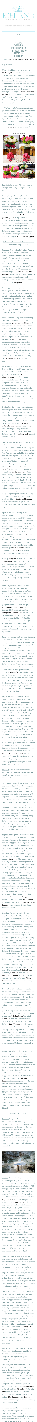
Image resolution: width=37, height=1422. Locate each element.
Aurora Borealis (11, 358)
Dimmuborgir (7, 607)
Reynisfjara (15, 339)
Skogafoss (6, 469)
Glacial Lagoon (18, 472)
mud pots (29, 534)
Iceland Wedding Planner (26, 59)
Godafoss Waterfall (21, 607)
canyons (14, 426)
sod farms (22, 537)
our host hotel (8, 561)
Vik (3, 1392)
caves (29, 426)
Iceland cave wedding (20, 323)
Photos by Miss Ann (10, 73)
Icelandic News (18, 1202)
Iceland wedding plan (25, 236)
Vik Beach (17, 550)
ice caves (24, 423)
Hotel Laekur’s (28, 899)
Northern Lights (23, 434)
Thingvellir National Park (12, 613)
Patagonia (18, 282)
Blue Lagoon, (13, 975)
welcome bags (12, 859)
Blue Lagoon (13, 1397)
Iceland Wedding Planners (12, 753)
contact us (11, 127)
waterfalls (6, 426)
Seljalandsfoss (15, 466)
